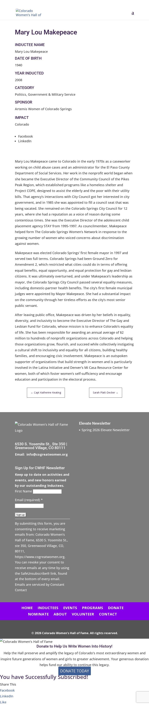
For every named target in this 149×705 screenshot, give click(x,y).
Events (70, 607)
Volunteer (83, 614)
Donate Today (74, 670)
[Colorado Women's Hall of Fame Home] (31, 12)
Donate (116, 607)
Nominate (38, 614)
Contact (108, 614)
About (60, 614)
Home (27, 607)
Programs (92, 607)
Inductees (48, 607)
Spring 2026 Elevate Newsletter (106, 430)
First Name (24, 491)
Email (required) (29, 500)
